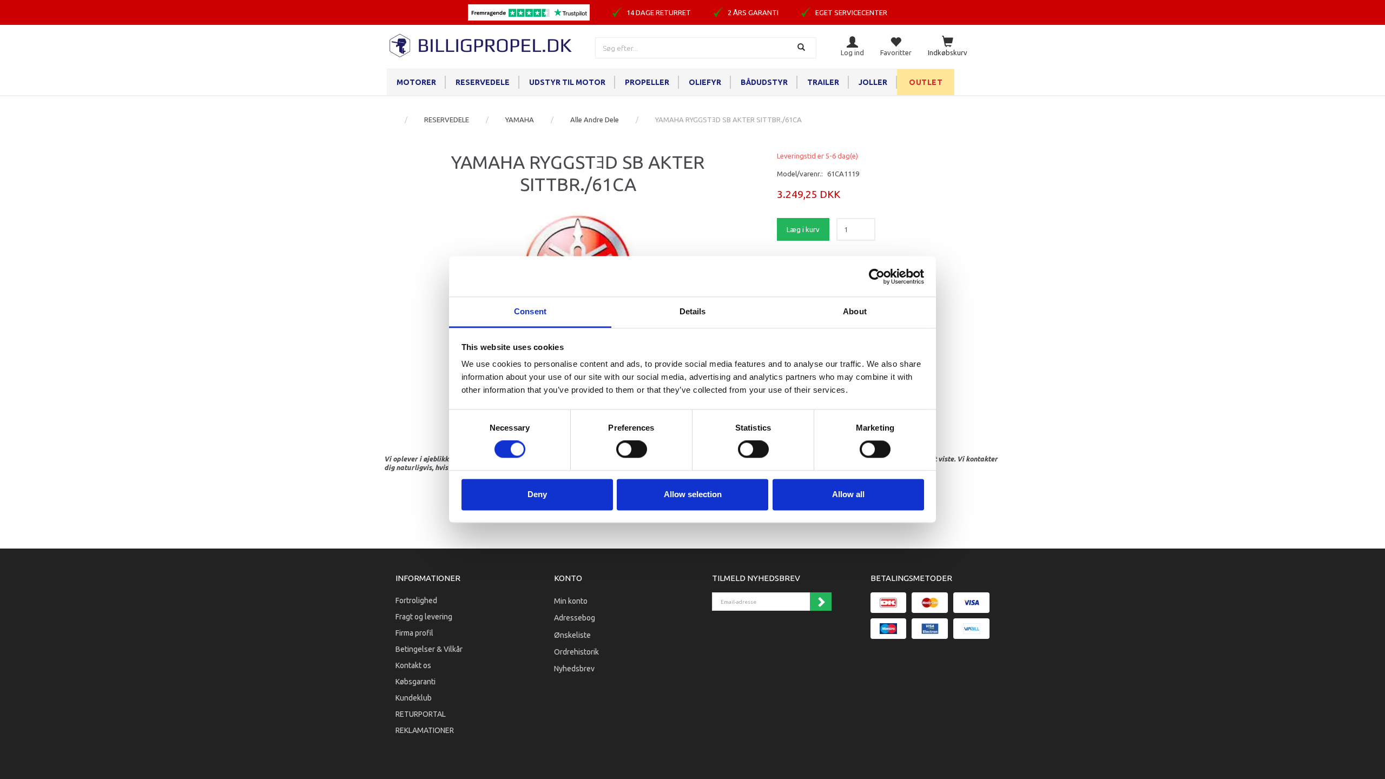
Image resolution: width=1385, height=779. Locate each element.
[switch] (631, 449)
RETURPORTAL (420, 714)
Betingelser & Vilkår (429, 649)
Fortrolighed (416, 600)
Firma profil (414, 633)
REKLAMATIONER (424, 730)
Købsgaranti (415, 681)
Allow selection (693, 494)
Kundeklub (413, 698)
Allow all (848, 494)
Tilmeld (821, 601)
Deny (537, 494)
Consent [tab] (530, 311)
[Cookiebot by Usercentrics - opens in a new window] (876, 276)
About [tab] (855, 311)
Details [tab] (693, 311)
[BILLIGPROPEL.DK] (481, 44)
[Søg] (802, 47)
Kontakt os (413, 665)
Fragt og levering (423, 616)
